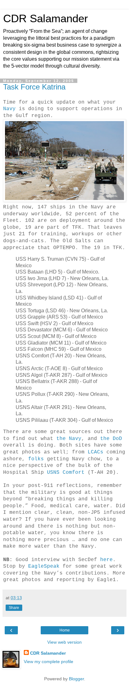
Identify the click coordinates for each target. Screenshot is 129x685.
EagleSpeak (43, 566)
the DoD (111, 439)
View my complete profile (48, 661)
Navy (9, 109)
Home (64, 630)
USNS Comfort (66, 472)
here (106, 560)
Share (14, 608)
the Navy (68, 439)
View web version (64, 642)
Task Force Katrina (34, 87)
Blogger (76, 678)
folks (36, 459)
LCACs (95, 452)
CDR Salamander (45, 18)
